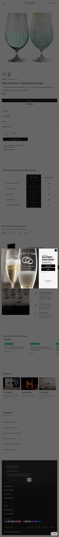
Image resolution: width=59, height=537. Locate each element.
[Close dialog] (56, 250)
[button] (48, 265)
